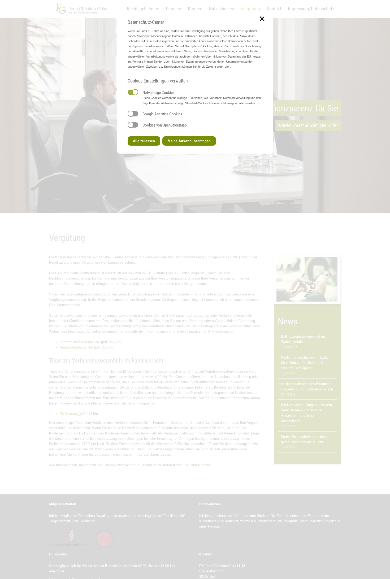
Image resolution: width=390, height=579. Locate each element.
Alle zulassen (144, 141)
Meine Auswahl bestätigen (189, 141)
